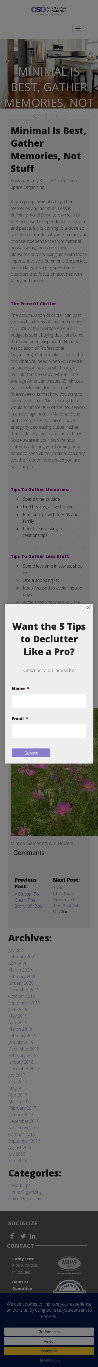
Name (20, 688)
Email (20, 719)
